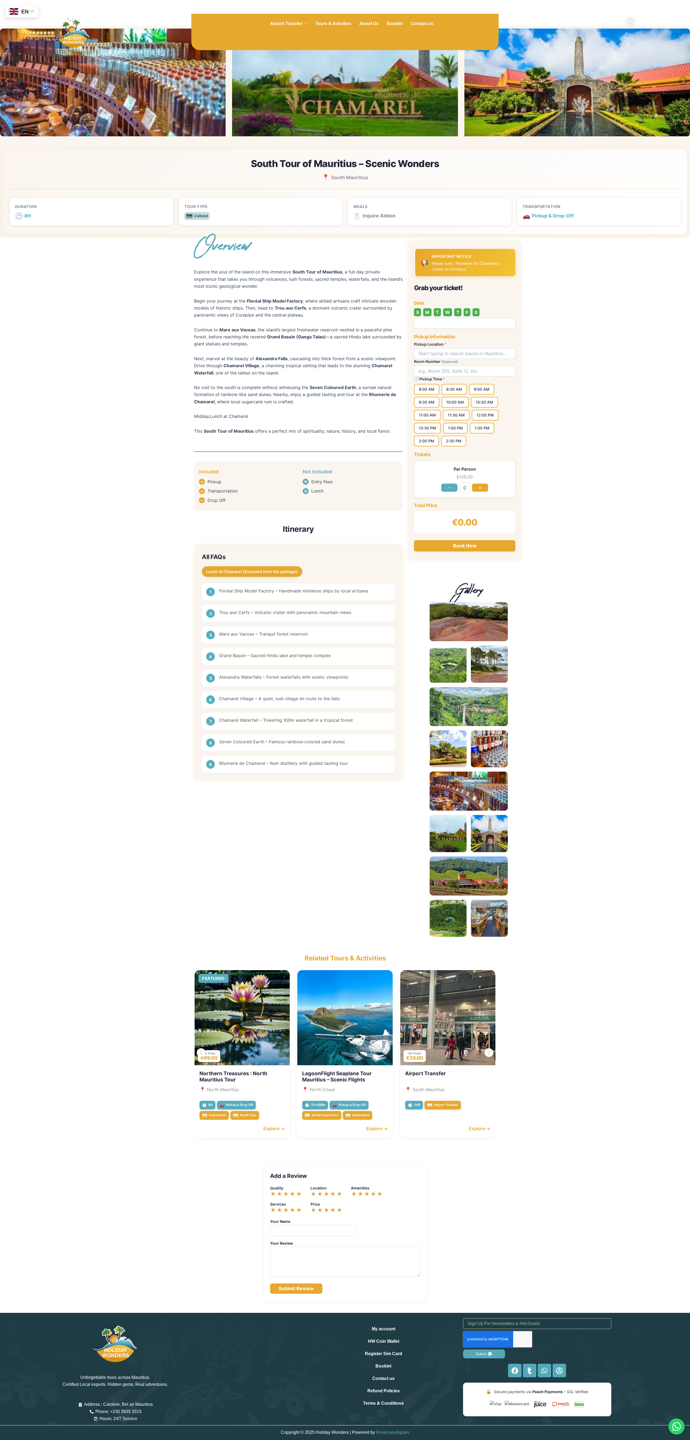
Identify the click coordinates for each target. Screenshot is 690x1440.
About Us (369, 23)
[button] (683, 81)
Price (315, 1204)
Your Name (280, 1221)
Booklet (395, 23)
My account (383, 1329)
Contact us (422, 23)
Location (318, 1188)
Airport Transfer (286, 23)
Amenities (360, 1188)
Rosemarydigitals (392, 1432)
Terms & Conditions (383, 1403)
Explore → (274, 1128)
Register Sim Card (383, 1353)
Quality (276, 1188)
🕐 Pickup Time (429, 379)
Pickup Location (430, 344)
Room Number (436, 361)
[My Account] (630, 22)
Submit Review (296, 1288)
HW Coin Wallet (383, 1341)
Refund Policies (383, 1391)
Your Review (281, 1243)
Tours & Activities (333, 23)
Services (278, 1204)
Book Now (465, 546)
